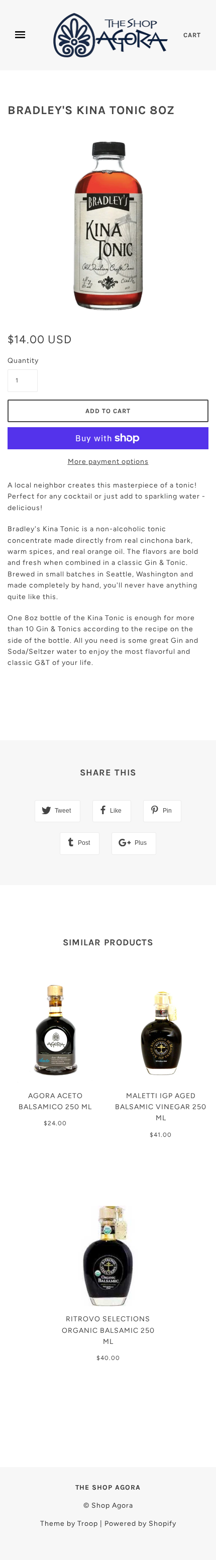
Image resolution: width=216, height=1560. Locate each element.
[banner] (111, 35)
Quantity (23, 360)
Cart (192, 35)
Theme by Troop (69, 1523)
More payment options (108, 461)
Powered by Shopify (140, 1523)
